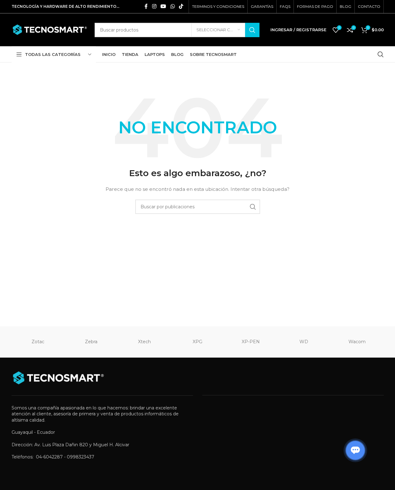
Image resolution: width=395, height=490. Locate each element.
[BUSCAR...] (252, 30)
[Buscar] (380, 54)
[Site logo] (50, 29)
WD (303, 341)
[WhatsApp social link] (172, 6)
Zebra (91, 341)
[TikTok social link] (181, 6)
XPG (197, 341)
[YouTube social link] (163, 6)
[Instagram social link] (154, 6)
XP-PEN (251, 341)
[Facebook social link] (146, 6)
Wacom (357, 341)
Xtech (144, 341)
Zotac (38, 341)
